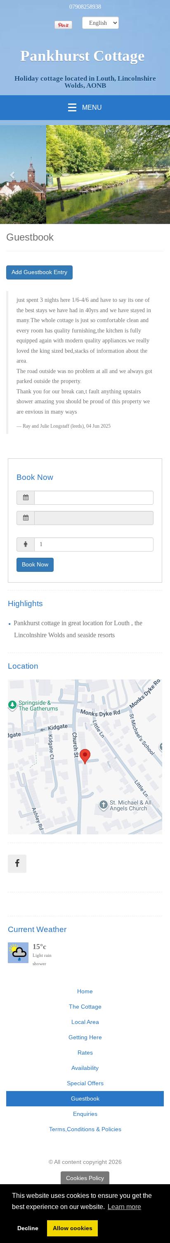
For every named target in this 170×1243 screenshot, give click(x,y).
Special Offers (85, 1083)
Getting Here (85, 1037)
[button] (13, 174)
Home (85, 991)
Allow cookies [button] (72, 1228)
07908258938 (85, 7)
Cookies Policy (85, 1178)
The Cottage (85, 1006)
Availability (85, 1068)
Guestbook (85, 1098)
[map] (85, 756)
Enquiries (85, 1114)
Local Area (85, 1022)
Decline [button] (27, 1228)
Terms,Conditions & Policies (85, 1129)
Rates (85, 1052)
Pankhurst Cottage (82, 55)
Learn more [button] (124, 1206)
